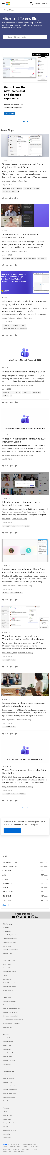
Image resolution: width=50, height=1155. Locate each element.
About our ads (7, 1151)
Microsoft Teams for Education (11, 1008)
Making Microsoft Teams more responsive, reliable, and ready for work (23, 704)
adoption (6, 900)
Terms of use (6, 1149)
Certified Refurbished (9, 983)
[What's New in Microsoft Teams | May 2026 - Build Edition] (25, 751)
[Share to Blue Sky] (29, 916)
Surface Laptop (7, 931)
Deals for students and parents (11, 1023)
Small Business (7, 1064)
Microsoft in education (9, 1001)
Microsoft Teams (9, 10)
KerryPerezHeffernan (9, 385)
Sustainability (6, 1138)
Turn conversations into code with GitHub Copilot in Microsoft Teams (23, 166)
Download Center (8, 968)
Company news (7, 1119)
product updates (9, 866)
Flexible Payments (8, 990)
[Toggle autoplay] (27, 121)
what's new (7, 871)
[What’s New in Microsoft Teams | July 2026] (25, 353)
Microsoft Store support (9, 972)
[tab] (23, 121)
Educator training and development (13, 1020)
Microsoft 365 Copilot (9, 1060)
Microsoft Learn (7, 1082)
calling (5, 879)
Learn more (10, 113)
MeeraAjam (6, 251)
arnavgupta (6, 181)
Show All (5, 905)
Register (37, 3)
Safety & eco (25, 1149)
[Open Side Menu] (3, 3)
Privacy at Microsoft (8, 1123)
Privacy (25, 1147)
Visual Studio (6, 1101)
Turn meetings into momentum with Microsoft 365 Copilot (20, 236)
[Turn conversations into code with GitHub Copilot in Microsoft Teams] (25, 145)
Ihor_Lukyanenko (8, 719)
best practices (8, 883)
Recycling (34, 1149)
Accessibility (6, 1134)
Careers (5, 1111)
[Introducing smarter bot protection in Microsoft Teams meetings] (25, 483)
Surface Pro (6, 927)
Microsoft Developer (8, 1078)
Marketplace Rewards (9, 1097)
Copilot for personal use (9, 942)
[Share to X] (21, 916)
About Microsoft (7, 1115)
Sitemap (5, 1147)
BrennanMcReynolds (9, 652)
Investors (5, 1126)
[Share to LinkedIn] (13, 916)
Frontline (6, 896)
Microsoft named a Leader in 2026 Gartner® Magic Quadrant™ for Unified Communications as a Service (24, 303)
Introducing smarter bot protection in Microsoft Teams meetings (21, 503)
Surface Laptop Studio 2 (9, 935)
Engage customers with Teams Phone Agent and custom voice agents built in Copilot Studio (24, 570)
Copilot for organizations (10, 938)
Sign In (44, 3)
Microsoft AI (6, 1038)
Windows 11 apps (8, 953)
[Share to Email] (36, 916)
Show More (26, 808)
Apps (4, 875)
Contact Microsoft (15, 1147)
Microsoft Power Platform (10, 1053)
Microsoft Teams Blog (19, 181)
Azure (4, 1075)
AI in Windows (7, 946)
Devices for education (9, 1005)
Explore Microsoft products (10, 950)
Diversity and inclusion (9, 1130)
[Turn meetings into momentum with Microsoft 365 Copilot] (25, 215)
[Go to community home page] (8, 3)
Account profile (7, 964)
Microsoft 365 (7, 1049)
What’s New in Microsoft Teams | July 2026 (23, 371)
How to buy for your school (10, 1016)
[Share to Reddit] (25, 916)
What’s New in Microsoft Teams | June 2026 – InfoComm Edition (24, 440)
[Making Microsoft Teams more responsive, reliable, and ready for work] (25, 684)
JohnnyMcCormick (8, 318)
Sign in (12, 830)
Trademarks (16, 1149)
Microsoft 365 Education (10, 1012)
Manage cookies (34, 1147)
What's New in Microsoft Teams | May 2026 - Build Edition (24, 771)
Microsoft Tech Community (10, 1090)
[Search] (31, 3)
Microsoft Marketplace (9, 1093)
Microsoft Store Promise (9, 986)
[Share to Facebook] (17, 916)
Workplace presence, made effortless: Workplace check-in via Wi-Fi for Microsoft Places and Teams (23, 637)
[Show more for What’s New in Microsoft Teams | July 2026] (11, 395)
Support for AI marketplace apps (12, 1086)
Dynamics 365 (7, 1045)
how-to (5, 887)
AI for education (7, 1027)
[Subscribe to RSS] (33, 916)
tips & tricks (7, 892)
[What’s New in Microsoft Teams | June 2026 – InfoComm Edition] (25, 420)
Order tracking (7, 979)
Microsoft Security (8, 1041)
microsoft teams (9, 862)
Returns (5, 975)
